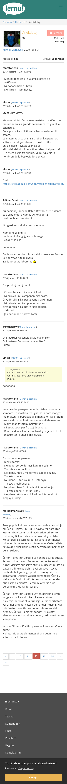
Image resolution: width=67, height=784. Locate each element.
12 (36, 656)
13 (44, 656)
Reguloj (9, 745)
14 (52, 656)
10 (19, 656)
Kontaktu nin (13, 752)
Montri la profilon (28, 68)
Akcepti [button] (33, 777)
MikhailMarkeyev (13, 49)
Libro (8, 731)
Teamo (9, 716)
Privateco (10, 738)
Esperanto (11, 701)
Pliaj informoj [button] (26, 768)
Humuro (20, 22)
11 (28, 656)
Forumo (7, 22)
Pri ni (8, 709)
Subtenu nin (12, 723)
